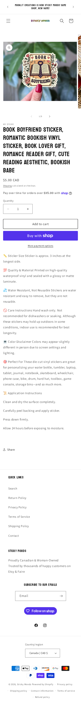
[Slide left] (31, 116)
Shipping (7, 185)
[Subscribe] (61, 596)
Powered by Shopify (42, 684)
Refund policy (42, 697)
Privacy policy (64, 684)
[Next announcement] (73, 6)
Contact (13, 536)
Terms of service (66, 690)
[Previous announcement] (7, 6)
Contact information (42, 690)
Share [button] (11, 449)
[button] (8, 20)
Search (12, 488)
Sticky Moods (24, 684)
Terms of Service (19, 517)
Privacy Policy (17, 507)
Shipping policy (18, 690)
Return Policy (17, 498)
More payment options (40, 245)
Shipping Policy (18, 526)
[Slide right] (49, 116)
